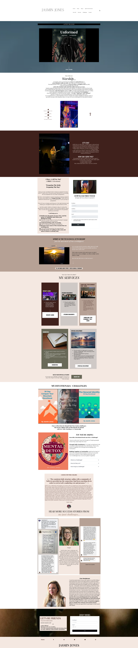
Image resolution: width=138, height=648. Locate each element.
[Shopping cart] (99, 10)
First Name (73, 203)
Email (73, 214)
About (82, 8)
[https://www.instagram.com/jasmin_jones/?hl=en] (90, 113)
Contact (90, 12)
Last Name (73, 208)
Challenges (85, 12)
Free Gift (74, 12)
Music (78, 8)
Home (74, 8)
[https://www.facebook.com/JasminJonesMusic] (90, 115)
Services (79, 12)
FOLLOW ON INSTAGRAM (46, 620)
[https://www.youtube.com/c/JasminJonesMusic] (85, 639)
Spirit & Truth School (89, 8)
